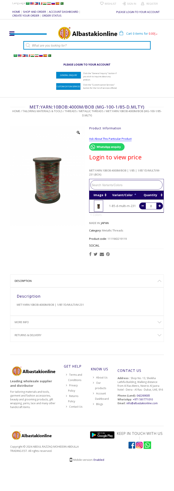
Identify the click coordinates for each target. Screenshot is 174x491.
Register (152, 4)
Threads (71, 111)
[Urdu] (61, 3)
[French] (40, 3)
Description (23, 281)
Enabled (99, 460)
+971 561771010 (143, 399)
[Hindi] (44, 3)
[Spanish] (57, 3)
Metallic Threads (91, 111)
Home (16, 111)
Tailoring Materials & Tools (42, 111)
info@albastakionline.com (142, 403)
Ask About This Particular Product (110, 139)
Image (98, 195)
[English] (32, 3)
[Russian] (53, 3)
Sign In (131, 4)
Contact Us (75, 406)
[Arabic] (27, 3)
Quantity (150, 195)
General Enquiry (68, 75)
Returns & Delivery (28, 335)
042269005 (143, 395)
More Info (22, 322)
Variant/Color (122, 195)
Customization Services (68, 86)
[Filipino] (36, 3)
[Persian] (49, 3)
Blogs (99, 404)
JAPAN (105, 223)
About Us (101, 377)
